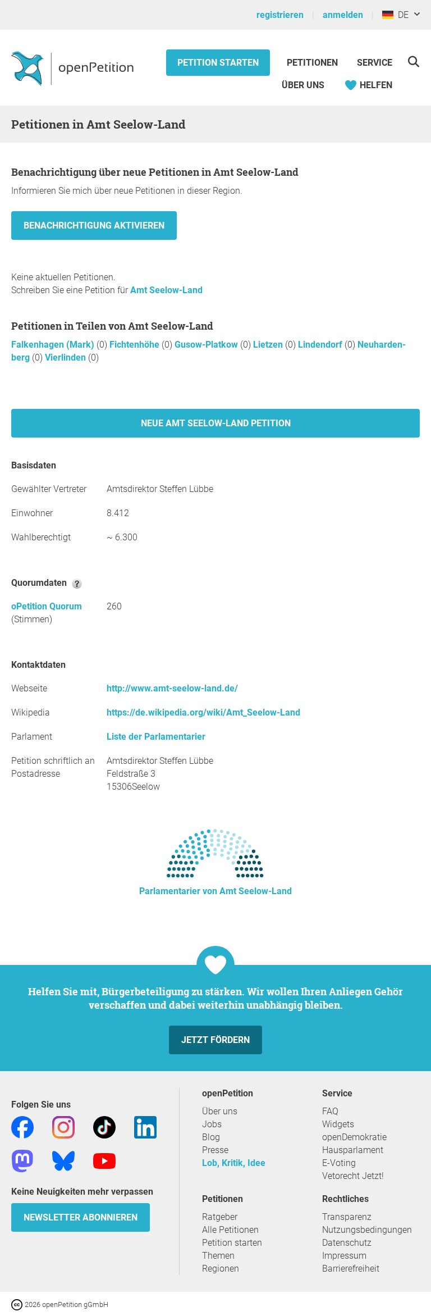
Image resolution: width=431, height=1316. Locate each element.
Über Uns (303, 85)
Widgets (338, 1124)
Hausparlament (352, 1150)
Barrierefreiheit (350, 1268)
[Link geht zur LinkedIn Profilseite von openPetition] (145, 1126)
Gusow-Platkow (207, 344)
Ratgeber (219, 1217)
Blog (211, 1137)
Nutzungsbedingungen (367, 1229)
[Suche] (413, 61)
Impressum (344, 1255)
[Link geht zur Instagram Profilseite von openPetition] (63, 1126)
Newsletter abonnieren (80, 1217)
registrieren (280, 15)
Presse (215, 1150)
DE (401, 15)
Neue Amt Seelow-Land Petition (216, 423)
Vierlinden (66, 357)
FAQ (330, 1111)
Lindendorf (321, 344)
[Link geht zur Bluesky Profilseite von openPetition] (63, 1160)
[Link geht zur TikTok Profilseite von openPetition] (104, 1126)
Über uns (219, 1111)
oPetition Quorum (46, 606)
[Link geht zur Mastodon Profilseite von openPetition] (22, 1160)
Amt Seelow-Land (166, 290)
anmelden (343, 15)
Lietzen (269, 344)
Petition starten (218, 62)
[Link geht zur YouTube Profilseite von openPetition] (104, 1160)
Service (374, 62)
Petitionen (313, 62)
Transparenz (347, 1217)
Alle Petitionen (230, 1229)
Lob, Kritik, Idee (233, 1163)
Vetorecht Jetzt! (353, 1176)
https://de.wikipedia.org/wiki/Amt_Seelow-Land (203, 712)
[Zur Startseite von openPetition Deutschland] (73, 67)
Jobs (212, 1124)
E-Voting (339, 1163)
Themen (218, 1255)
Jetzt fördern (215, 1040)
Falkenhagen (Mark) (54, 344)
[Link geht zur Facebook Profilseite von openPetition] (22, 1126)
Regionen (220, 1268)
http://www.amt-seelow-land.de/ (172, 688)
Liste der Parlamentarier (156, 736)
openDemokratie (354, 1137)
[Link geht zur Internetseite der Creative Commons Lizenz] (18, 1304)
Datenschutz (347, 1242)
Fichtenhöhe (135, 344)
